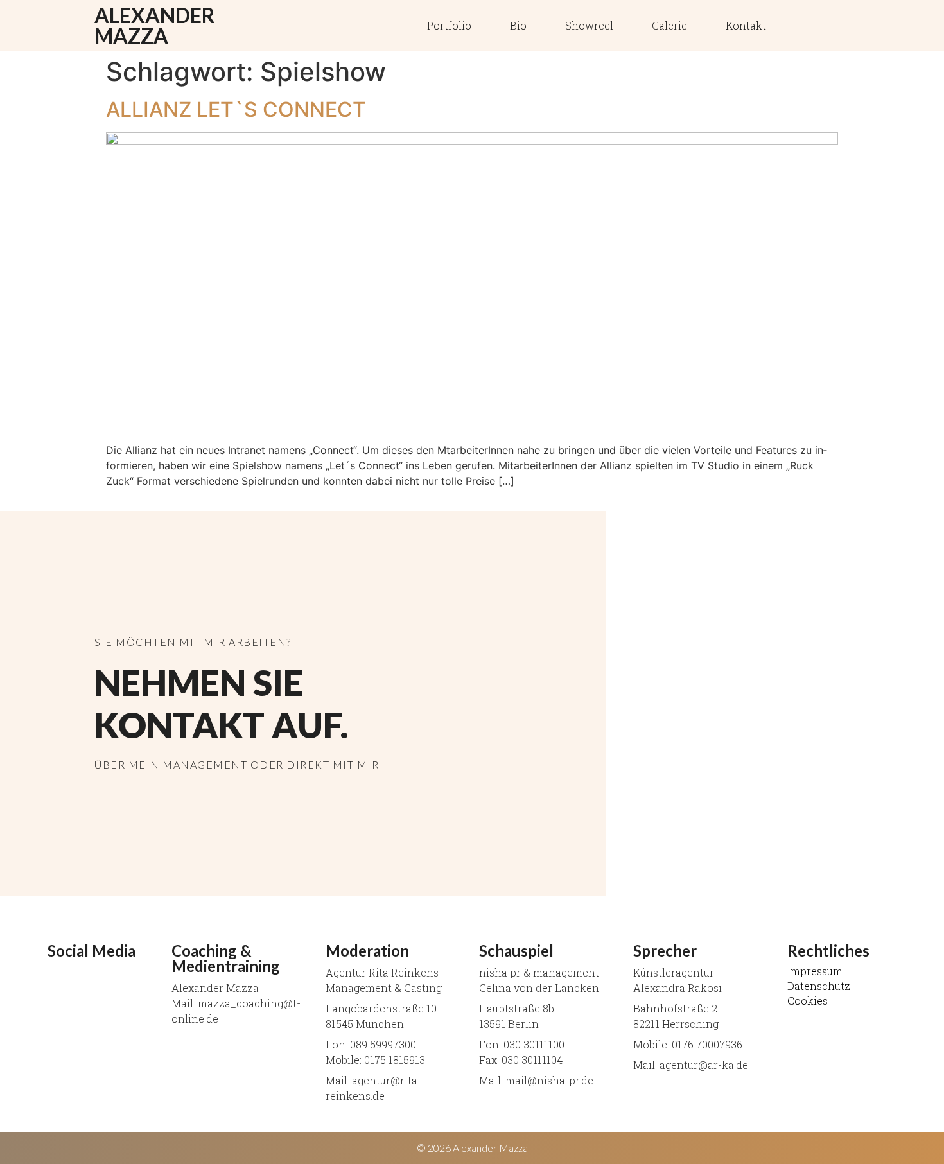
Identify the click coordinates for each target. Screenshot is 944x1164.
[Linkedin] (801, 26)
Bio (518, 25)
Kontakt (746, 25)
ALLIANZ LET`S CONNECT (236, 109)
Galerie (669, 25)
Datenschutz (818, 986)
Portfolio (449, 25)
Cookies (807, 1001)
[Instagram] (833, 26)
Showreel (589, 25)
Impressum (815, 971)
